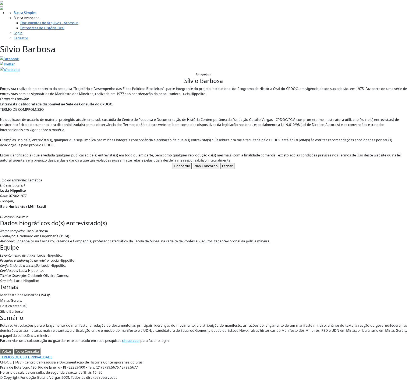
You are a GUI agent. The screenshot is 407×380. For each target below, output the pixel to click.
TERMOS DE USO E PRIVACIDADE (26, 357)
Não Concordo (206, 166)
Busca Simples (25, 12)
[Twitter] (7, 64)
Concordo (182, 166)
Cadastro (21, 38)
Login (18, 33)
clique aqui (130, 340)
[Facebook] (9, 58)
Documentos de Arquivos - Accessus (49, 23)
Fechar (227, 166)
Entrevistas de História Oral (42, 28)
